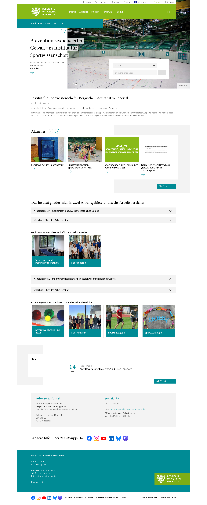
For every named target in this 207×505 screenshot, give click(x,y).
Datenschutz (81, 497)
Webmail (116, 2)
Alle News (164, 186)
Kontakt (35, 482)
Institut (119, 11)
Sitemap (123, 497)
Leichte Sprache (143, 2)
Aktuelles (83, 11)
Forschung (107, 11)
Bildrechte (92, 497)
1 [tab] (73, 84)
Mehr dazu (35, 68)
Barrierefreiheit (111, 497)
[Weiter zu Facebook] (89, 438)
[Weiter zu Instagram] (96, 438)
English (171, 2)
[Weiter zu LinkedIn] (111, 438)
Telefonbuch (102, 2)
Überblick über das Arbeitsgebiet (51, 220)
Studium (95, 11)
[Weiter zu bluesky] (118, 438)
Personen (72, 11)
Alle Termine (162, 381)
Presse (101, 497)
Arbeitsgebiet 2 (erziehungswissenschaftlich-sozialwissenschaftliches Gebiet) (75, 278)
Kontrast (88, 2)
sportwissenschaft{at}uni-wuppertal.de (128, 409)
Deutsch (158, 2)
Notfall (128, 2)
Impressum (70, 497)
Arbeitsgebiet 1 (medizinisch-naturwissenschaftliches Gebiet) (66, 210)
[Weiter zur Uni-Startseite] (48, 12)
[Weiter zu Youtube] (103, 438)
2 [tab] (76, 84)
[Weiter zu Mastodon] (125, 438)
